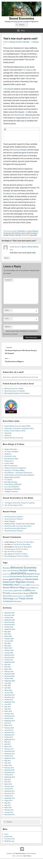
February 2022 (9, 650)
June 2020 (7, 683)
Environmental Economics (21, 576)
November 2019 (9, 697)
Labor (27, 584)
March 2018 (8, 725)
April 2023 (7, 634)
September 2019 (9, 702)
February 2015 (9, 786)
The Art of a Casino (22, 549)
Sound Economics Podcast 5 (13, 516)
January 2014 (8, 812)
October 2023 (8, 627)
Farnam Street (9, 463)
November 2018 (9, 716)
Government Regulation (14, 581)
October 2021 (8, 660)
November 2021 (9, 657)
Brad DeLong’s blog (10, 482)
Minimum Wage (17, 587)
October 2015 (8, 775)
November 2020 (9, 676)
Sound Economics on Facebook (14, 391)
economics (18, 573)
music (37, 588)
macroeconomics (34, 585)
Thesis (16, 599)
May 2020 (7, 685)
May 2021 (7, 664)
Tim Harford (8, 480)
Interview (22, 585)
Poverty (6, 592)
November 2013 (9, 814)
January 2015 (8, 789)
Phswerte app (8, 549)
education (30, 573)
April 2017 (7, 744)
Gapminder (7, 433)
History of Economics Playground (15, 468)
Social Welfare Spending (21, 593)
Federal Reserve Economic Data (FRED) (17, 426)
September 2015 (9, 777)
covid (8, 571)
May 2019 (7, 707)
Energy (37, 574)
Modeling (27, 588)
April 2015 (7, 782)
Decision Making (27, 570)
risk (11, 593)
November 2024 (9, 615)
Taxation (29, 595)
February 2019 (9, 714)
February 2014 (9, 810)
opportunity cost (19, 590)
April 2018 (7, 723)
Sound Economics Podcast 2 (13, 531)
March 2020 (8, 690)
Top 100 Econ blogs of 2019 (13, 505)
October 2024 (8, 617)
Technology (8, 598)
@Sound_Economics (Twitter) (13, 388)
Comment (8, 280)
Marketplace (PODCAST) (12, 489)
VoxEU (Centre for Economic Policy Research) (19, 475)
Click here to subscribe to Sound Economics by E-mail (20, 377)
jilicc (5, 551)
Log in (6, 834)
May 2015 (7, 779)
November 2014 (9, 793)
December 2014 (9, 791)
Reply (6, 258)
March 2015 (8, 784)
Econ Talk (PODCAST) (11, 487)
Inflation (16, 584)
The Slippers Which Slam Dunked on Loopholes (19, 503)
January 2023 (8, 641)
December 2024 (9, 613)
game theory (15, 579)
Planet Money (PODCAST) (13, 484)
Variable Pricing (8, 235)
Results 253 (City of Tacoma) (13, 438)
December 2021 (9, 655)
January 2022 (8, 653)
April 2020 (7, 688)
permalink (34, 235)
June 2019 (7, 704)
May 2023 (7, 631)
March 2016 (8, 765)
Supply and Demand (17, 596)
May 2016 (7, 760)
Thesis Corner (26, 598)
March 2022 (8, 648)
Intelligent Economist (11, 491)
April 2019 (7, 709)
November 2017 (9, 735)
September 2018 (9, 721)
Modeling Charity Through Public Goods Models (19, 524)
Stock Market (7, 596)
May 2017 (7, 742)
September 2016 (9, 758)
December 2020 (9, 674)
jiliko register (8, 554)
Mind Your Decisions (11, 465)
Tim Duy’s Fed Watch (11, 451)
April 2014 (7, 805)
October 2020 (8, 678)
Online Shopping (9, 590)
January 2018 (8, 730)
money (32, 587)
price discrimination (14, 233)
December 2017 (9, 732)
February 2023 (9, 638)
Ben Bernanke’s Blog (11, 458)
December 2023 (9, 622)
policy (28, 590)
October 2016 (8, 756)
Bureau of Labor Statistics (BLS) (14, 431)
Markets (6, 587)
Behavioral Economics (23, 567)
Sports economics (32, 233)
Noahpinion (7, 454)
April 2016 (7, 763)
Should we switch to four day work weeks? (18, 526)
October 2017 (8, 737)
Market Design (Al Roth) (12, 477)
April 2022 (7, 645)
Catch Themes (27, 856)
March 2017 (8, 746)
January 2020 (8, 692)
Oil (3, 590)
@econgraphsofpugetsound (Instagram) (17, 393)
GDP (23, 579)
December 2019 (9, 695)
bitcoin (5, 571)
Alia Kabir (26, 42)
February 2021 (9, 671)
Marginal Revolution (10, 449)
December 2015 (9, 770)
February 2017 (9, 749)
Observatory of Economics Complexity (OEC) (19, 428)
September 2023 (9, 629)
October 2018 (8, 718)
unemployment (8, 601)
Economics (21, 231)
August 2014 (8, 800)
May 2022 (7, 643)
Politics (33, 590)
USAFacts (7, 435)
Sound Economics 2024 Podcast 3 (15, 528)
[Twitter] (22, 849)
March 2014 (8, 807)
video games (17, 601)
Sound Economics (21, 18)
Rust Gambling (9, 556)
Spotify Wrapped (9, 521)
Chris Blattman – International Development (18, 472)
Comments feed (9, 839)
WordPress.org (9, 841)
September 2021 (9, 662)
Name (7, 310)
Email (7, 318)
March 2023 (8, 636)
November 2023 (9, 624)
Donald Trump (6, 574)
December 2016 (9, 751)
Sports (24, 233)
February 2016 (9, 768)
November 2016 (9, 753)
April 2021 (7, 667)
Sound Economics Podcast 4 (13, 519)
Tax (24, 596)
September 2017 (9, 739)
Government (31, 579)
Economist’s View (10, 456)
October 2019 (8, 699)
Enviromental (6, 576)
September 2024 (9, 620)
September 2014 (9, 798)
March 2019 (8, 711)
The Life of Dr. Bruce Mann (25, 542)
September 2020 (9, 681)
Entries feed (8, 836)
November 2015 (9, 772)
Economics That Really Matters (14, 470)
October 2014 (8, 796)
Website (7, 326)
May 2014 (7, 803)
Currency (15, 570)
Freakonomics (8, 461)
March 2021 (8, 669)
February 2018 (9, 728)
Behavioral (6, 568)
